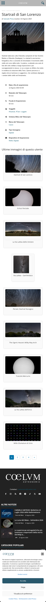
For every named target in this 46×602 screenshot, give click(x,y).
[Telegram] (25, 494)
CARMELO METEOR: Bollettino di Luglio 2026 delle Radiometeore (28, 511)
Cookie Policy (13, 599)
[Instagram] (11, 494)
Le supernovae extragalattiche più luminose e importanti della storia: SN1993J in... (29, 532)
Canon (11, 125)
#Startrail (12, 112)
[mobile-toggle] (3, 3)
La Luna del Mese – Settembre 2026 (29, 520)
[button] (42, 554)
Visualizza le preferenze (23, 594)
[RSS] (16, 494)
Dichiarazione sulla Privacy (27, 599)
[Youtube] (40, 494)
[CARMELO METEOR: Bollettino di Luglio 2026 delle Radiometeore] (7, 513)
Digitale (11, 133)
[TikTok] (30, 494)
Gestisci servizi (22, 574)
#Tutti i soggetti (21, 112)
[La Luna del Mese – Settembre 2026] (7, 523)
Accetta (23, 581)
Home (3, 10)
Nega (23, 587)
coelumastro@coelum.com (27, 489)
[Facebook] (6, 494)
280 (16, 537)
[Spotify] (20, 494)
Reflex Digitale (14, 141)
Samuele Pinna (8, 19)
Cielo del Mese (19, 515)
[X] (35, 494)
